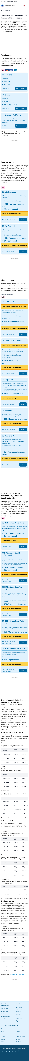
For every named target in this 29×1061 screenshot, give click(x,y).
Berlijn (2, 1031)
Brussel (3, 1039)
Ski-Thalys (18, 1041)
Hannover (18, 1034)
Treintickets (7, 10)
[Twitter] (3, 1051)
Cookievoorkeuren (20, 1048)
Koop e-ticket (20, 88)
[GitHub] (18, 1051)
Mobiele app (4, 1008)
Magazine (18, 1021)
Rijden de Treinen (13, 1047)
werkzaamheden (9, 1)
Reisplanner (19, 1007)
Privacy (13, 1048)
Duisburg (18, 1031)
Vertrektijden (4, 1011)
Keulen (3, 1041)
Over (3, 1048)
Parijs (2, 1034)
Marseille (18, 1039)
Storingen (3, 1013)
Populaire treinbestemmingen (9, 1025)
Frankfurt (18, 1029)
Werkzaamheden (5, 1016)
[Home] (2, 10)
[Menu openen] (27, 5)
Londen (3, 1036)
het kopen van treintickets (17, 974)
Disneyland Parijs (20, 1036)
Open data (8, 1048)
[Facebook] (6, 1051)
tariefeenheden (12, 818)
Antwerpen (4, 1029)
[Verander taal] (24, 5)
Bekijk (22, 219)
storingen (3, 1)
